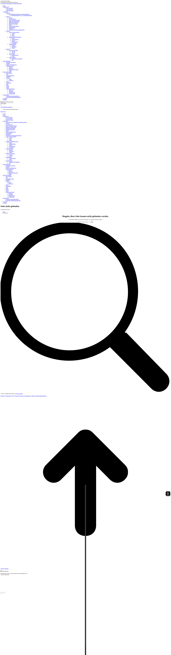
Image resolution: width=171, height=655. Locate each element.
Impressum (3, 396)
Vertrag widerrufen (4, 568)
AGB (13, 396)
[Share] (2, 592)
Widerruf (33, 396)
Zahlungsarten (27, 396)
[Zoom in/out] (5, 592)
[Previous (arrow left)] (1, 593)
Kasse (11, 107)
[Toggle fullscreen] (3, 592)
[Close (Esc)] (1, 592)
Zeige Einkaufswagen (5, 107)
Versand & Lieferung (19, 396)
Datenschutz (8, 396)
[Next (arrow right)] (2, 593)
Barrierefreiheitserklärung (41, 396)
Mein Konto (3, 111)
